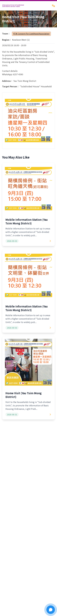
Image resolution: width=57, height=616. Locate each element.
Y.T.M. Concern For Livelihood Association (31, 33)
